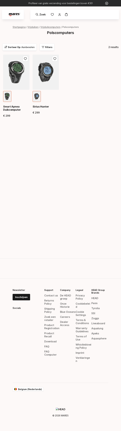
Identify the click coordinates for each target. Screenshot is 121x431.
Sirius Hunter (41, 106)
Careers (65, 316)
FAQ (46, 346)
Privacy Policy (80, 297)
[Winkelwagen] (66, 14)
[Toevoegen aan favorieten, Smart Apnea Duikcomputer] (25, 59)
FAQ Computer (50, 353)
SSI (93, 313)
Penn (94, 303)
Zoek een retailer (50, 318)
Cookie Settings (81, 313)
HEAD (94, 298)
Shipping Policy (49, 310)
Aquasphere (99, 338)
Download (50, 341)
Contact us (51, 295)
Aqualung (97, 328)
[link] (52, 14)
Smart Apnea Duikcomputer (12, 108)
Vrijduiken (33, 27)
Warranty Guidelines (82, 330)
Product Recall (49, 335)
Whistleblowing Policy (83, 346)
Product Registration (51, 326)
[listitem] (7, 96)
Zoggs (95, 318)
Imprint (80, 352)
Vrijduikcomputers (50, 27)
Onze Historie (65, 305)
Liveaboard (98, 323)
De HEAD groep (65, 297)
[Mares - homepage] (14, 15)
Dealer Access (64, 323)
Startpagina (19, 27)
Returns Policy (49, 302)
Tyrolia (95, 308)
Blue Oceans (68, 311)
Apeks (95, 333)
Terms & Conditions (82, 321)
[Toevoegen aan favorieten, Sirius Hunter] (55, 59)
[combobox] (20, 47)
